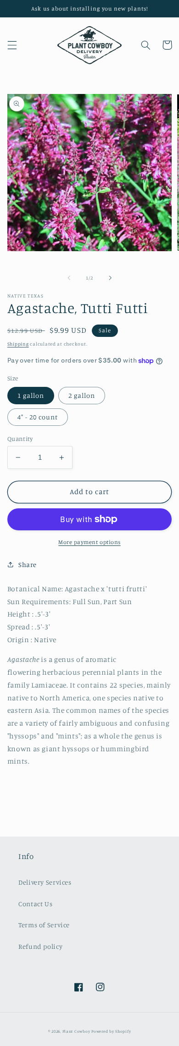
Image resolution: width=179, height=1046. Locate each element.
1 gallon (30, 395)
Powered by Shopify (111, 1031)
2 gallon (81, 395)
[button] (11, 44)
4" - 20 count (37, 417)
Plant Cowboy (76, 1031)
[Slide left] (69, 278)
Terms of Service (44, 925)
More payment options (89, 542)
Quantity (20, 438)
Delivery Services (45, 882)
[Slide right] (110, 278)
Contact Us (35, 904)
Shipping (18, 344)
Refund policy (40, 946)
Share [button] (27, 564)
